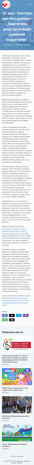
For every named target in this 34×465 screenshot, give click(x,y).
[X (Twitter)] (12, 315)
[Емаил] (12, 319)
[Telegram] (19, 315)
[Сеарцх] (28, 4)
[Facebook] (5, 315)
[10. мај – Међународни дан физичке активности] (17, 432)
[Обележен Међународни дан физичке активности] (17, 404)
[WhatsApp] (5, 319)
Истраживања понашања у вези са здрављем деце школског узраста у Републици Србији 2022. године (14, 231)
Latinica (13, 456)
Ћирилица (20, 456)
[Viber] (26, 315)
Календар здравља (23, 45)
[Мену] (31, 4)
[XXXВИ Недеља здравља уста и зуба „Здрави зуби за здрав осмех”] (17, 376)
